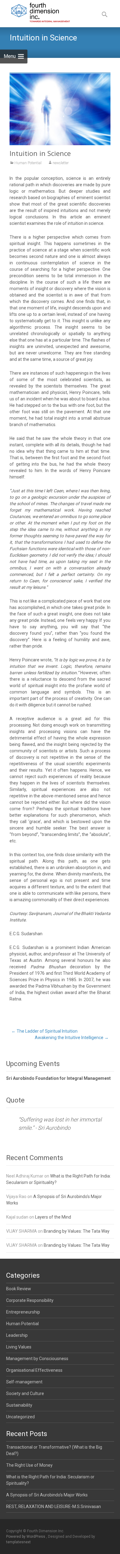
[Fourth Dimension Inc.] (36, 12)
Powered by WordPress (26, 1536)
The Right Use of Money (29, 1465)
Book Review (18, 1288)
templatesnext (18, 1542)
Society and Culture (25, 1393)
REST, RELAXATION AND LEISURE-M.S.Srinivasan (53, 1506)
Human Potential (28, 163)
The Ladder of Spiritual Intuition (44, 1031)
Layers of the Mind (53, 1217)
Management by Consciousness (37, 1358)
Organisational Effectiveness (34, 1370)
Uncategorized (20, 1416)
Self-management (24, 1381)
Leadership (17, 1335)
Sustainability (19, 1405)
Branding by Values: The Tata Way (77, 1231)
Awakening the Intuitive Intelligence (72, 1037)
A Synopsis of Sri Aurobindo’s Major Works (47, 1494)
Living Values (18, 1346)
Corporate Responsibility (30, 1300)
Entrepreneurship (23, 1312)
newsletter (61, 163)
